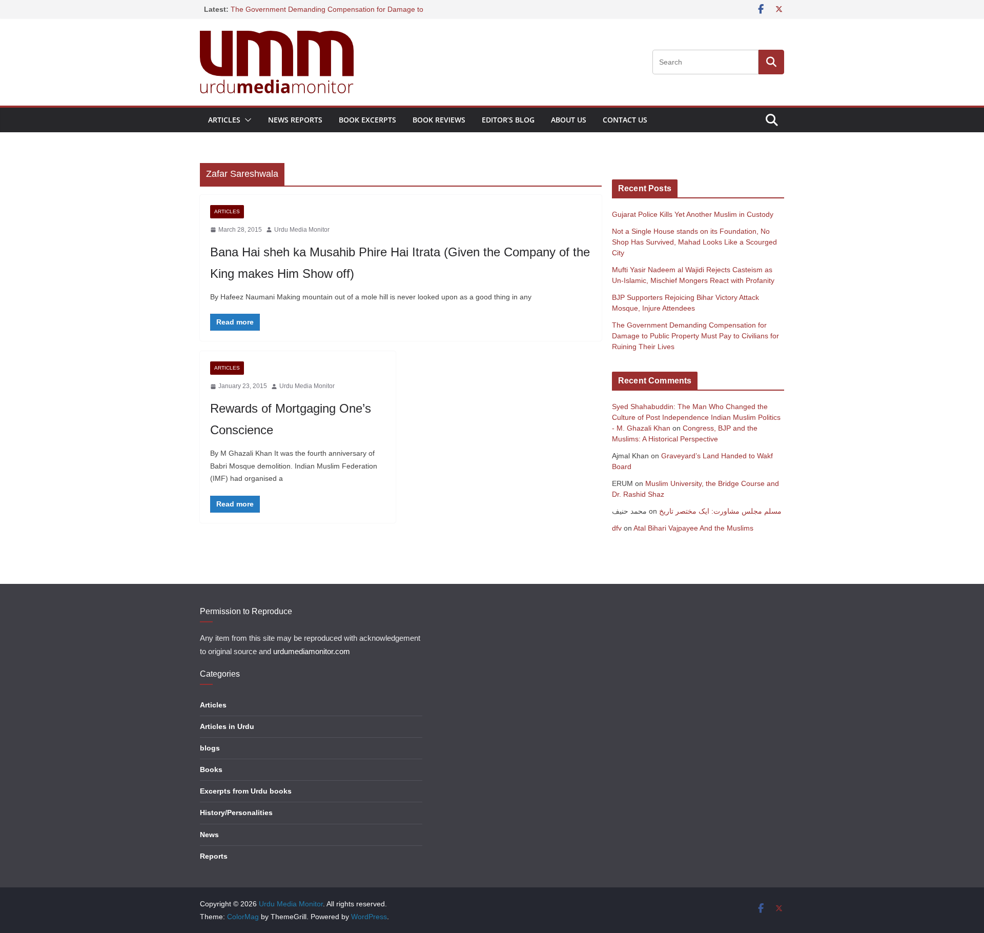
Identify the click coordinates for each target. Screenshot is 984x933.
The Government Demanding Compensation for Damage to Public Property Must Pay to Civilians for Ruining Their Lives (695, 336)
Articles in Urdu (227, 726)
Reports (214, 856)
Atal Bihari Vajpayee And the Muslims (693, 528)
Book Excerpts (367, 120)
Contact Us (625, 120)
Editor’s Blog (508, 120)
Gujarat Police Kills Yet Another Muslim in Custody (692, 214)
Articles (224, 120)
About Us (568, 120)
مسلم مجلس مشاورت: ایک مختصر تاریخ (720, 511)
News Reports (295, 120)
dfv (617, 528)
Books (211, 769)
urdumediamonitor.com (311, 651)
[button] (246, 120)
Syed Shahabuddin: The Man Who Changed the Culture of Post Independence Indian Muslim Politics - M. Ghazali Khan (696, 417)
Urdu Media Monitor (302, 229)
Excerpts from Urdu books (246, 791)
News (209, 834)
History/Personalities (236, 812)
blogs (210, 748)
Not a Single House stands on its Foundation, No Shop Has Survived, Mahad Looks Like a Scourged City (694, 242)
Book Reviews (439, 120)
